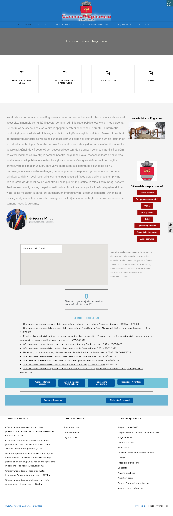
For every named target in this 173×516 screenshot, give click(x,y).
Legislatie (122, 467)
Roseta (150, 506)
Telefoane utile (71, 432)
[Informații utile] (108, 74)
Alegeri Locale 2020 (128, 427)
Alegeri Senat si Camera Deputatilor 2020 (139, 432)
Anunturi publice (126, 473)
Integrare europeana (128, 462)
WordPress (162, 506)
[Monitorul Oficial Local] (22, 74)
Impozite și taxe (126, 442)
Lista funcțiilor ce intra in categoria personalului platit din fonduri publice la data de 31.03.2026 (70, 352)
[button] (131, 136)
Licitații (121, 457)
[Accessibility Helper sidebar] (170, 3)
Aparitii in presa (126, 478)
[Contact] (151, 74)
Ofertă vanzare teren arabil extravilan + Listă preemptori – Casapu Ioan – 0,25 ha (64, 364)
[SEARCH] (156, 25)
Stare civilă (123, 447)
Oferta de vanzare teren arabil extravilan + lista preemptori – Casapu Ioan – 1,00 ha (65, 360)
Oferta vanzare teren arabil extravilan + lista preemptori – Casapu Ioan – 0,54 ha (63, 356)
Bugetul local (125, 437)
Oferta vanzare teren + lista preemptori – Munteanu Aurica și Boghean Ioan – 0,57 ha (66, 344)
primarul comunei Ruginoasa (41, 222)
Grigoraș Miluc (41, 218)
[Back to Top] (162, 512)
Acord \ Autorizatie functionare (133, 483)
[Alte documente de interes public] (65, 74)
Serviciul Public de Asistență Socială (136, 452)
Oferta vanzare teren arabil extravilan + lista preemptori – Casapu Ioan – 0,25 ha (63, 348)
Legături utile (70, 437)
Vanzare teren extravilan (130, 488)
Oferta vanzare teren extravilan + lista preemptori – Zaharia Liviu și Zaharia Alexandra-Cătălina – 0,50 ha (75, 324)
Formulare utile (71, 427)
